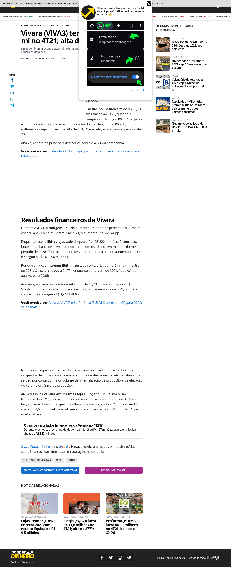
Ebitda (95, 251)
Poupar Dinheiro (31, 25)
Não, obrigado (137, 90)
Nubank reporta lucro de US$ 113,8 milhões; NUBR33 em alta (189, 127)
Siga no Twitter (111, 557)
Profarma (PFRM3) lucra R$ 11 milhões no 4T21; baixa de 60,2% (122, 527)
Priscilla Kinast (35, 58)
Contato (15, 562)
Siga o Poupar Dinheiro (37, 446)
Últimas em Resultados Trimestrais (175, 28)
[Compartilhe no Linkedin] (12, 92)
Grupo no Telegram (129, 557)
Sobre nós (27, 562)
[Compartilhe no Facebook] (12, 79)
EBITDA (71, 460)
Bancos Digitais (180, 120)
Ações (59, 460)
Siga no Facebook (102, 557)
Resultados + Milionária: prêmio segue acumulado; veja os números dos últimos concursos (188, 107)
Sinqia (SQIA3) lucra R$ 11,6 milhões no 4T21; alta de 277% (79, 525)
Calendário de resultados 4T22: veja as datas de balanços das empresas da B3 (188, 85)
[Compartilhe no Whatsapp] (12, 98)
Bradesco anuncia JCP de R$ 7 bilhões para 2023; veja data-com (189, 45)
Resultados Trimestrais (56, 25)
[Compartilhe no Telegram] (12, 105)
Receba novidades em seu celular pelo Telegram (50, 470)
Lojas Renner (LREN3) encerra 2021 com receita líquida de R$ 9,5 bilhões (38, 527)
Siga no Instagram (120, 557)
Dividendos (178, 38)
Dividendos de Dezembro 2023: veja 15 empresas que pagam (189, 64)
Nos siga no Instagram (113, 470)
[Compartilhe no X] (12, 86)
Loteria (176, 98)
